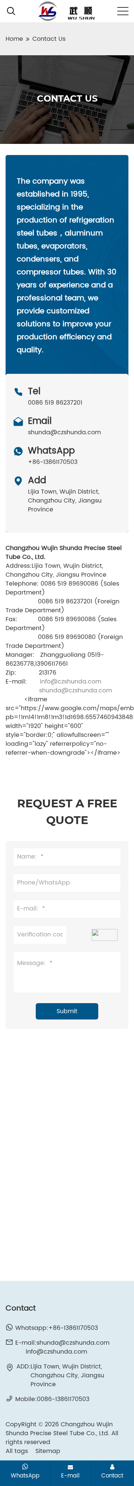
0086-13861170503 (63, 1399)
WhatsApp (25, 1475)
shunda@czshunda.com (64, 432)
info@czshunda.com (70, 681)
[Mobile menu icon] (122, 11)
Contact (112, 1475)
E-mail (70, 1475)
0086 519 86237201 (55, 402)
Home (14, 38)
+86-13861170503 (52, 462)
